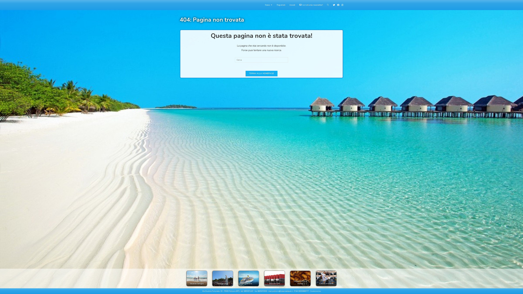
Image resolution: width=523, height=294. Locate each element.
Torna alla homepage (261, 73)
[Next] (332, 278)
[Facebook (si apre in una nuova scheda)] (338, 5)
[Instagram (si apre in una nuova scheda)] (342, 5)
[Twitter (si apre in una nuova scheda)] (334, 5)
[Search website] (328, 5)
